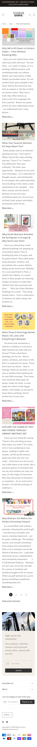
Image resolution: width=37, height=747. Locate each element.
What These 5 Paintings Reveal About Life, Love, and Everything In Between (18, 335)
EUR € (6, 715)
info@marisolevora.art (10, 729)
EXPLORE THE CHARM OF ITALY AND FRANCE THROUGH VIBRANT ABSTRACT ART (18, 430)
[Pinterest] (7, 722)
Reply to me (27, 702)
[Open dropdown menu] (32, 683)
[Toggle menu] (3, 14)
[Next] (26, 595)
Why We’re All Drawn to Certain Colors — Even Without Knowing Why (18, 51)
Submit (18, 670)
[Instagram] (3, 722)
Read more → (8, 116)
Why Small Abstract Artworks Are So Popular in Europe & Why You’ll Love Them (17, 237)
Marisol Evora (20, 727)
